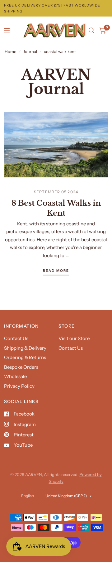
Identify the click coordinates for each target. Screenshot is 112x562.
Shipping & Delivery (25, 348)
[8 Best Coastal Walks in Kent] (56, 144)
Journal (30, 51)
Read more (56, 271)
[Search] (91, 31)
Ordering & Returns (25, 357)
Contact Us (16, 338)
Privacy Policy (19, 386)
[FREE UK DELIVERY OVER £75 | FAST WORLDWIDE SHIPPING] (56, 8)
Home (10, 51)
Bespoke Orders (21, 367)
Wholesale (15, 376)
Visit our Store (74, 338)
